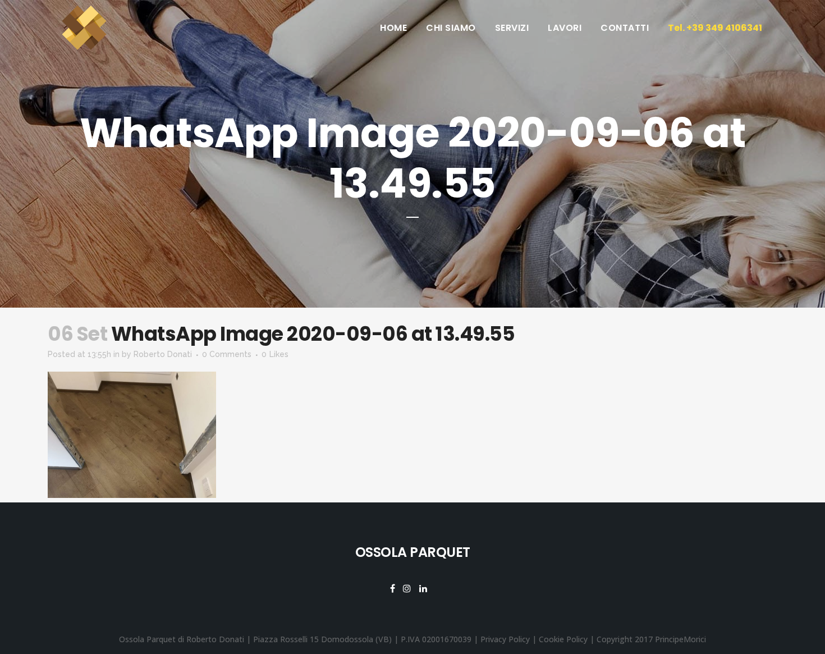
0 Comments (226, 354)
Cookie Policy (563, 639)
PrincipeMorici (680, 639)
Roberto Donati (163, 354)
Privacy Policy (505, 639)
